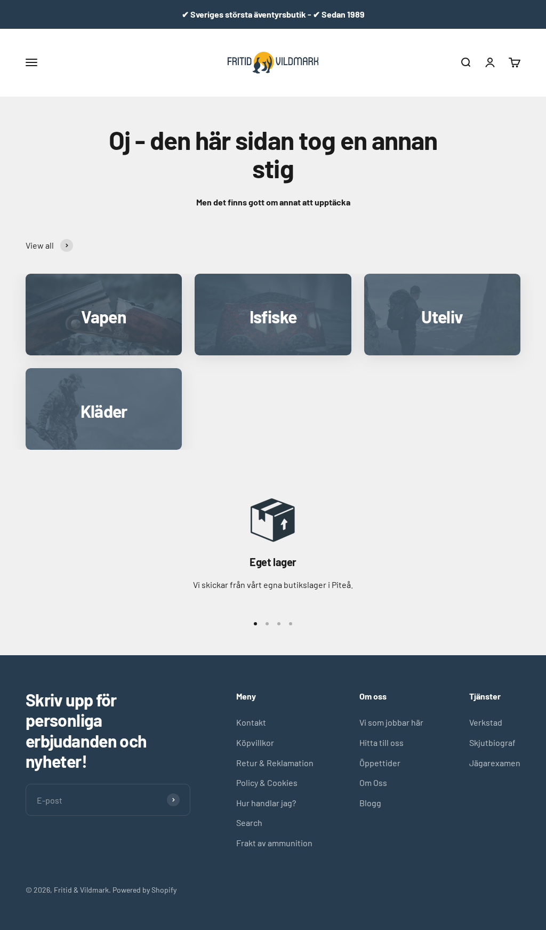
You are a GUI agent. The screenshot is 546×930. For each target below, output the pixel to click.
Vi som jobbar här (391, 722)
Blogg (370, 803)
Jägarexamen (494, 763)
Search (249, 822)
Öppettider (379, 763)
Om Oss (373, 782)
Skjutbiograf (492, 742)
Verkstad (485, 722)
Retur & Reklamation (275, 763)
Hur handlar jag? (266, 803)
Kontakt (251, 722)
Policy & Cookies (267, 782)
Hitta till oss (381, 742)
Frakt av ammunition (274, 843)
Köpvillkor (255, 742)
